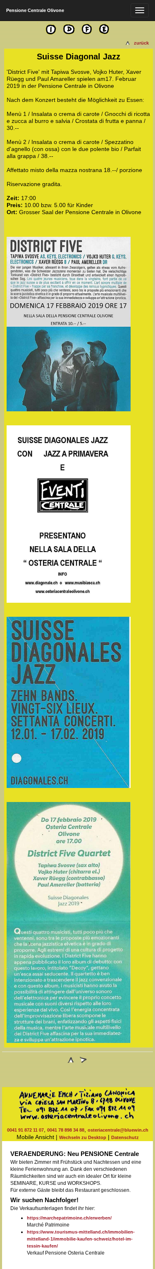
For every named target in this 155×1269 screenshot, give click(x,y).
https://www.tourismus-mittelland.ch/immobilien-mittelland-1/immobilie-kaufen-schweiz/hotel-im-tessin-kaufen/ (81, 1238)
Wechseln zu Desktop (82, 1137)
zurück (141, 42)
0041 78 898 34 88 (65, 1129)
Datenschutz (125, 1137)
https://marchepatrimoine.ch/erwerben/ (69, 1217)
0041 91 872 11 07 (25, 1129)
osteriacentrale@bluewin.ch (118, 1129)
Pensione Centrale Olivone (35, 10)
